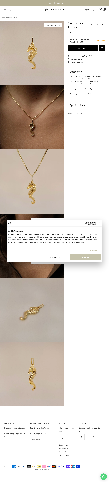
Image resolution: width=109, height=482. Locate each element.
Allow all (85, 257)
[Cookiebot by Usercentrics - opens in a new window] (86, 223)
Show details (92, 250)
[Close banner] (100, 223)
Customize (53, 257)
